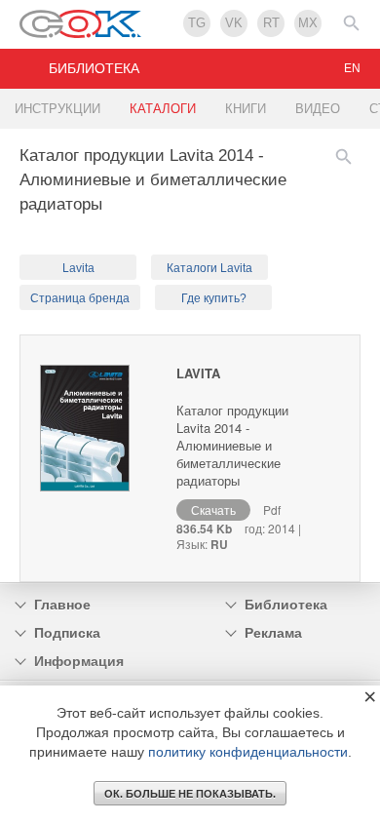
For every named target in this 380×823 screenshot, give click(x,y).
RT (271, 23)
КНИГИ (245, 108)
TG (197, 23)
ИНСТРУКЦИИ (57, 108)
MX (308, 23)
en (352, 68)
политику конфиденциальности (248, 752)
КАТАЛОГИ (163, 108)
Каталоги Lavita (209, 268)
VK (234, 23)
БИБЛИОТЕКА (94, 68)
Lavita (78, 268)
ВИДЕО (317, 108)
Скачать (213, 509)
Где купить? (214, 298)
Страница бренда (80, 298)
